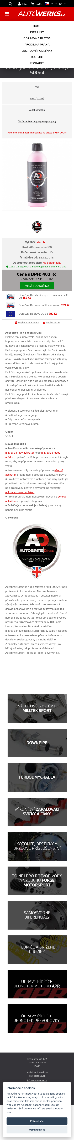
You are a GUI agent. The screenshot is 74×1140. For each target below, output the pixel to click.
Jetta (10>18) (37, 98)
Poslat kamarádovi (28, 322)
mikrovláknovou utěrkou (19, 492)
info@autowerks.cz (37, 1080)
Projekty (37, 32)
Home (37, 26)
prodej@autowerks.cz (37, 1072)
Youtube (37, 57)
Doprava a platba (37, 38)
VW (37, 87)
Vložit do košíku (37, 286)
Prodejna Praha (37, 44)
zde (9, 1112)
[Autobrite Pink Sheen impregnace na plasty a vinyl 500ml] (37, 175)
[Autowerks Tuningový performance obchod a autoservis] (41, 14)
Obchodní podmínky (37, 51)
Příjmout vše (37, 1121)
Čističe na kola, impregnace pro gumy (37, 121)
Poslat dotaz (53, 322)
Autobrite (43, 242)
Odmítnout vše (37, 1129)
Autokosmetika (37, 110)
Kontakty (37, 63)
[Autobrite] (37, 232)
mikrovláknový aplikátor (19, 452)
